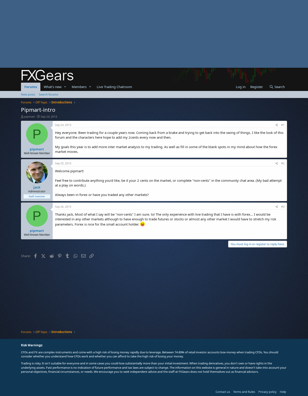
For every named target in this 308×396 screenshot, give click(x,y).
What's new (53, 86)
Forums (30, 86)
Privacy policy (267, 392)
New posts (28, 94)
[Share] (277, 125)
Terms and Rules (244, 392)
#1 (283, 125)
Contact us (223, 392)
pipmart (29, 116)
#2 (283, 163)
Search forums (48, 94)
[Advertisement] (135, 33)
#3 (283, 207)
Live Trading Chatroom (114, 86)
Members (79, 86)
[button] (65, 87)
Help (283, 392)
